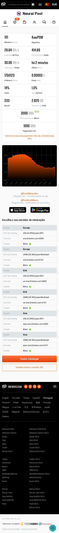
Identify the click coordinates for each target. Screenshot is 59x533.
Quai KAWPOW (8, 500)
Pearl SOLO (34, 504)
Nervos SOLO (35, 489)
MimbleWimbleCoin (9, 474)
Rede (40, 55)
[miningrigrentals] (45, 524)
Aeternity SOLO (36, 478)
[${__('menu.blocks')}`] (14, 22)
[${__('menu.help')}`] (53, 22)
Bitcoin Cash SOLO (37, 493)
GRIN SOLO (34, 470)
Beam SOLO (34, 481)
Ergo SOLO (34, 440)
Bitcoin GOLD (7, 451)
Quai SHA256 (7, 496)
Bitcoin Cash (7, 493)
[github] (35, 386)
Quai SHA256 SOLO (37, 496)
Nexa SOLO (34, 444)
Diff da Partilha (10, 233)
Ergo (4, 440)
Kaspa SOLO (34, 437)
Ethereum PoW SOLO (38, 429)
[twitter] (26, 386)
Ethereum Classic (9, 433)
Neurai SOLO (35, 467)
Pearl (4, 504)
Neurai (4, 467)
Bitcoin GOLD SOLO (37, 451)
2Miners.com (15, 519)
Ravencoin (6, 463)
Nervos (5, 489)
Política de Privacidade (11, 529)
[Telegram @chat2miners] (39, 386)
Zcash (4, 448)
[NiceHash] (29, 524)
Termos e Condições (29, 529)
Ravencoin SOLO (36, 463)
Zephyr (5, 459)
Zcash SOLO (35, 448)
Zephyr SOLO (35, 459)
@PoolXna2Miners (29, 200)
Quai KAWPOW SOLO (38, 500)
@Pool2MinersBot (29, 193)
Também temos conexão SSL (29, 367)
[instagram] (30, 386)
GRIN (4, 470)
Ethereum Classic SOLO (39, 433)
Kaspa (4, 437)
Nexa (4, 444)
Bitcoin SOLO (35, 508)
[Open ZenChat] (52, 528)
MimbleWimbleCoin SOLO (40, 474)
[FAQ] (44, 22)
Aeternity (5, 478)
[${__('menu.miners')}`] (34, 22)
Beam (4, 481)
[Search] (33, 4)
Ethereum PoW (8, 429)
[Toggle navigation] (40, 4)
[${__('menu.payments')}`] (24, 22)
